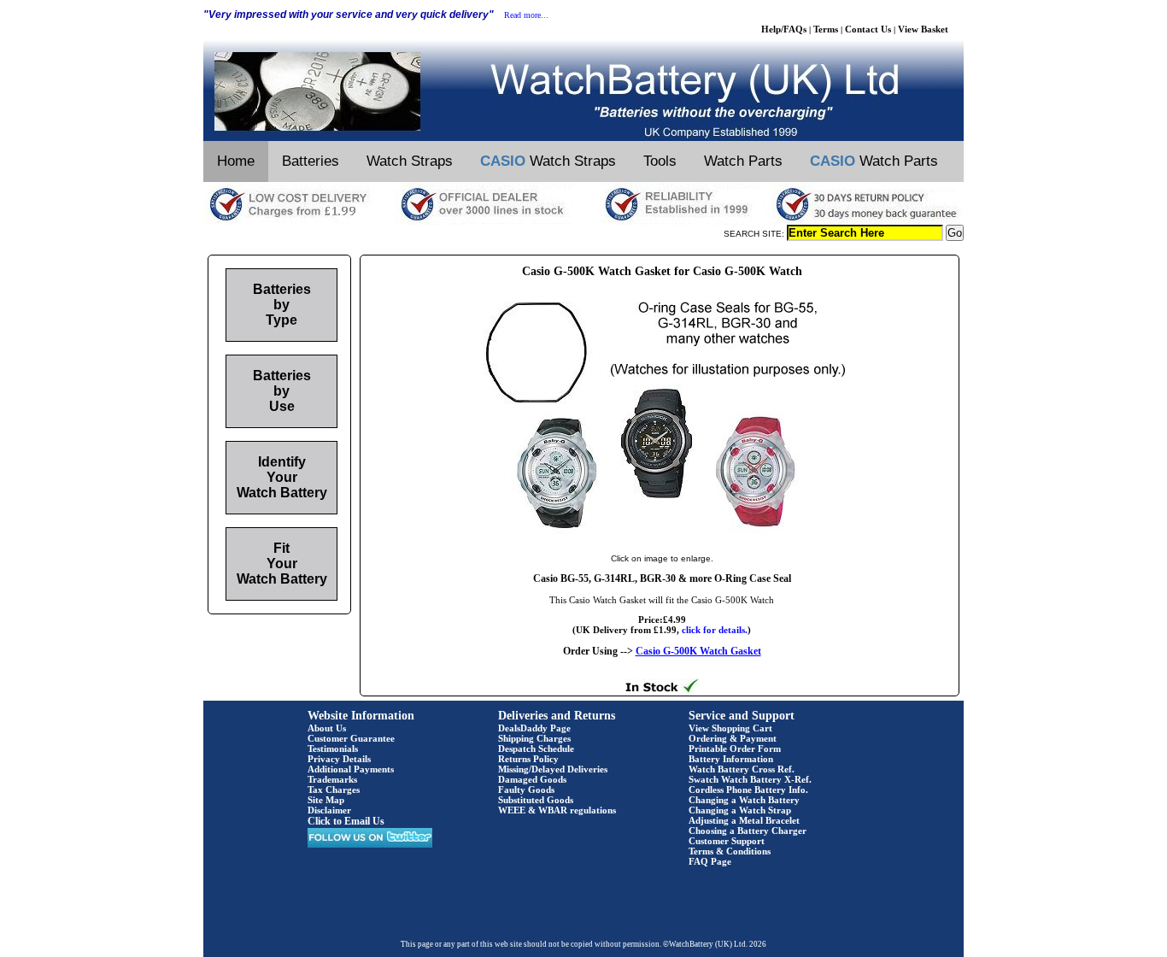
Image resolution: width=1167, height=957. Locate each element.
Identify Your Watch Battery (282, 477)
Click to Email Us (346, 821)
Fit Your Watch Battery (282, 563)
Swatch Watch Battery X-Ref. (750, 779)
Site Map (326, 800)
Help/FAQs (783, 29)
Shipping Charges (534, 738)
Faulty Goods (526, 789)
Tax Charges (334, 789)
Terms (825, 29)
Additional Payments (351, 769)
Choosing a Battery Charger (747, 830)
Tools (660, 161)
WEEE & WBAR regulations (557, 810)
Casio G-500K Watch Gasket (698, 651)
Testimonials (333, 748)
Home (236, 161)
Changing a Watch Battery (744, 800)
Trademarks (332, 779)
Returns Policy (528, 759)
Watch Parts (743, 161)
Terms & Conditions (730, 851)
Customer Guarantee (351, 738)
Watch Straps (410, 161)
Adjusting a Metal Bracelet (744, 820)
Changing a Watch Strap (740, 810)
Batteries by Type (282, 304)
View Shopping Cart (730, 728)
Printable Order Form (735, 748)
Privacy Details (339, 759)
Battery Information (731, 759)
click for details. (715, 630)
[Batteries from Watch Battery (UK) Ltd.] (583, 137)
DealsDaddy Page (534, 728)
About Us (327, 728)
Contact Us (868, 29)
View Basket (923, 29)
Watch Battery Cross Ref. (742, 769)
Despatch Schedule (536, 748)
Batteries (310, 161)
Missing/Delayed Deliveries (552, 769)
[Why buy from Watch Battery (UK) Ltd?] (583, 221)
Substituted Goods (535, 800)
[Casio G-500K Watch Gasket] (662, 541)
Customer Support (727, 841)
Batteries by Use (282, 391)
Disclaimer (329, 810)
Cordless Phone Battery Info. (748, 789)
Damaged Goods (532, 779)
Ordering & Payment (733, 738)
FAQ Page (710, 861)
